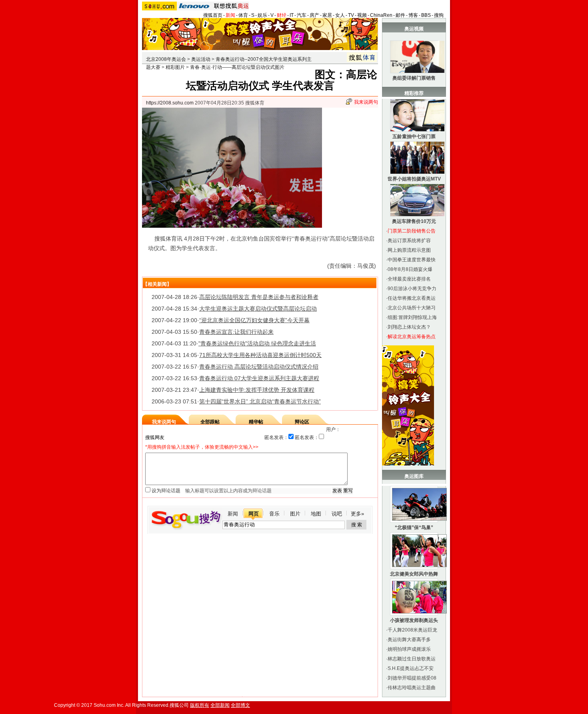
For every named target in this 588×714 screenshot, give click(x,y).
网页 (253, 514)
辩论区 (302, 422)
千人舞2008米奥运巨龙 (412, 630)
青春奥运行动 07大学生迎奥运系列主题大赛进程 (259, 378)
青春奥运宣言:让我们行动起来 (236, 332)
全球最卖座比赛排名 (409, 279)
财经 (281, 15)
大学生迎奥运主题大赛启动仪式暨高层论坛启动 (258, 308)
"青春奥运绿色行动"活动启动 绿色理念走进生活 (257, 343)
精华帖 (256, 422)
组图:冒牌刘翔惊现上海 (412, 317)
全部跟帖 (210, 422)
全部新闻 (220, 705)
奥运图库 (414, 476)
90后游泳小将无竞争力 (412, 288)
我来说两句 (366, 102)
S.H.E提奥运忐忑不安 (411, 668)
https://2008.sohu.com (170, 103)
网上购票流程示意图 (409, 250)
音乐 (274, 514)
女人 (340, 15)
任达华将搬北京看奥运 (412, 298)
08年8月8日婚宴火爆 (410, 269)
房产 (314, 15)
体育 (243, 15)
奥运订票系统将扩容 (409, 240)
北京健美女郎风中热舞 (414, 574)
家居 (327, 15)
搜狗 (439, 15)
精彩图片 (175, 67)
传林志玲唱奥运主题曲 (412, 687)
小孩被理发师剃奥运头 (414, 620)
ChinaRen (381, 15)
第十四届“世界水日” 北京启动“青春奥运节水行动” (260, 401)
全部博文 (240, 705)
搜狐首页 (212, 15)
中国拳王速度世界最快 (412, 260)
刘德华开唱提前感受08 (412, 678)
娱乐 (262, 15)
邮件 (400, 15)
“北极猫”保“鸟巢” (414, 527)
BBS (426, 15)
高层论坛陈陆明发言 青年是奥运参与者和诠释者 (258, 297)
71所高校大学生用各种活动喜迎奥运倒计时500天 (260, 355)
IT (292, 15)
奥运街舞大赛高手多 (409, 639)
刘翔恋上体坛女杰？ (409, 327)
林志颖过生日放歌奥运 (412, 659)
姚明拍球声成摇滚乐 (409, 649)
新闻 (230, 15)
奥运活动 (200, 59)
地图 (316, 514)
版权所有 (199, 705)
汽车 (301, 15)
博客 (413, 15)
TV (351, 15)
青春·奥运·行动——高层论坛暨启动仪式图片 (237, 67)
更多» (357, 514)
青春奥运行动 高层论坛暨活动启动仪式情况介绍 (258, 366)
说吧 (337, 514)
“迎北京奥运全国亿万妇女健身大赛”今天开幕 (254, 320)
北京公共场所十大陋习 (412, 308)
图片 (295, 514)
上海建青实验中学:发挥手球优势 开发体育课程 (256, 390)
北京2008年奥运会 (166, 59)
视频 (362, 15)
